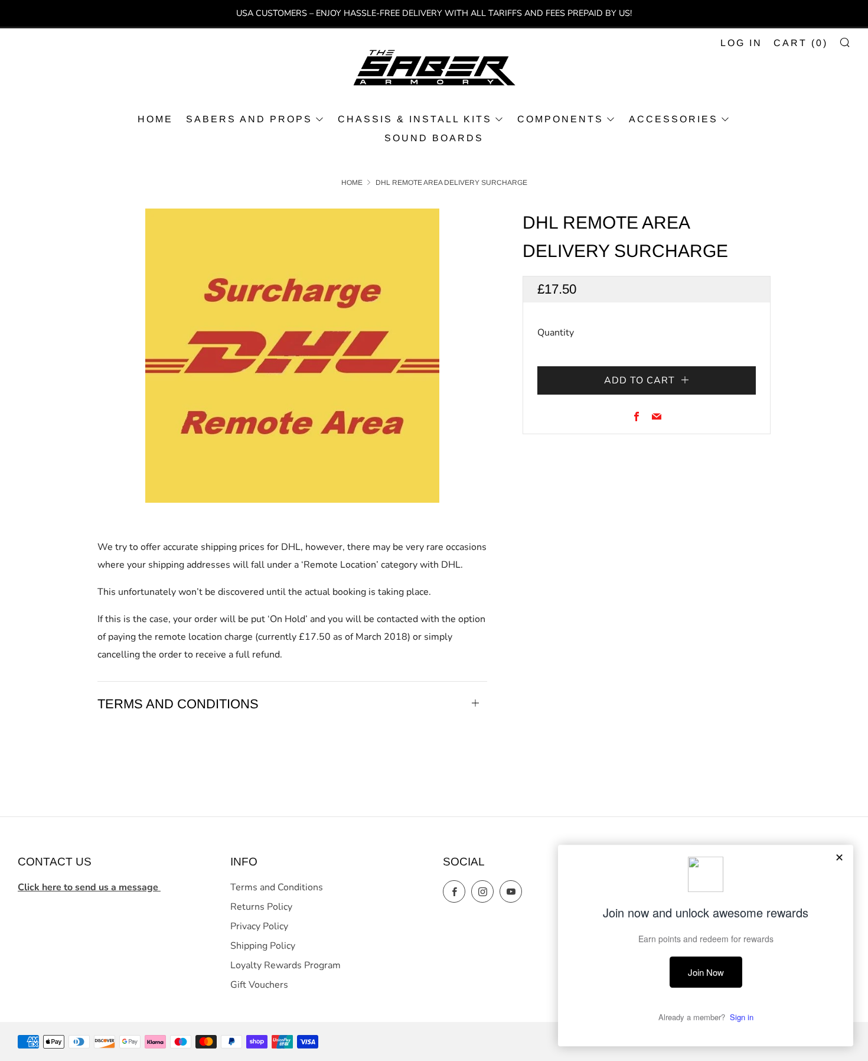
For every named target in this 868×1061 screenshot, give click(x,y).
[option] (292, 356)
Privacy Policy (259, 926)
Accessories (673, 119)
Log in (741, 43)
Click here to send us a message (89, 887)
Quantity (555, 332)
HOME (155, 119)
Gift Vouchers (259, 984)
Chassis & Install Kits (415, 119)
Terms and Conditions (276, 887)
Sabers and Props (249, 119)
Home (352, 182)
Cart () (801, 43)
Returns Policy (261, 906)
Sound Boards (434, 138)
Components (560, 119)
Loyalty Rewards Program (285, 965)
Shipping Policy (262, 945)
